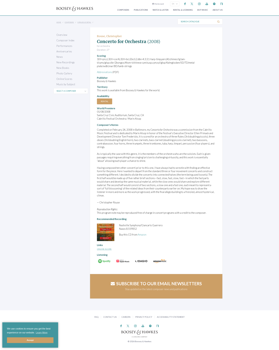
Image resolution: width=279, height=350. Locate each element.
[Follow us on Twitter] (192, 3)
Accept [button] (30, 340)
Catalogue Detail (84, 22)
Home (58, 22)
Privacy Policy (143, 317)
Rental (104, 101)
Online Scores (64, 78)
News (59, 56)
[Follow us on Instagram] (199, 3)
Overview (61, 34)
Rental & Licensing (183, 10)
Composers (123, 10)
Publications (141, 10)
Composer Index (65, 40)
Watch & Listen (160, 10)
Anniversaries (64, 51)
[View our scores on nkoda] (221, 3)
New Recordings (65, 62)
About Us (218, 10)
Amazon (142, 234)
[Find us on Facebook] (185, 3)
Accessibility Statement (171, 317)
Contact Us (110, 317)
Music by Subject (65, 84)
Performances (64, 45)
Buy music (202, 10)
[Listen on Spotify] (214, 3)
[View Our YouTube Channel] (206, 3)
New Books (62, 67)
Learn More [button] (42, 332)
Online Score (104, 249)
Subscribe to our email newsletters (159, 283)
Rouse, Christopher (109, 36)
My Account (159, 4)
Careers (125, 317)
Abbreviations (104, 72)
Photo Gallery (64, 73)
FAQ (96, 317)
